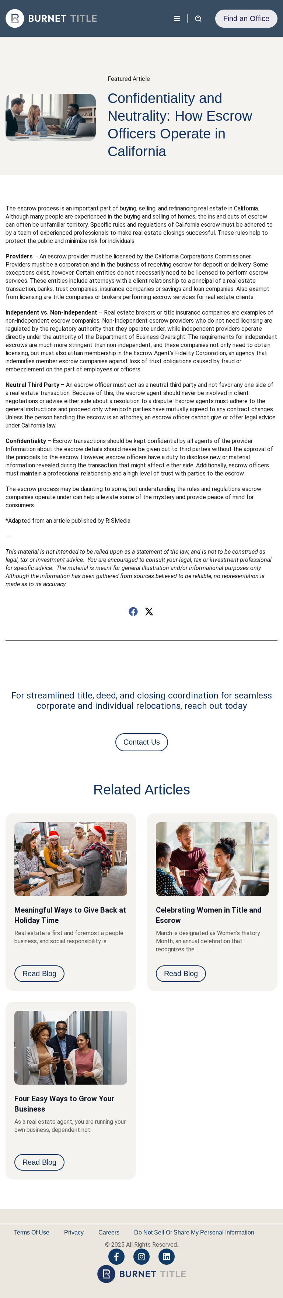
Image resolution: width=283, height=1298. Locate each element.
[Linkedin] (166, 1257)
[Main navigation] (177, 18)
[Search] (169, 18)
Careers (108, 1232)
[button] (134, 611)
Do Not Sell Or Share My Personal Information (194, 1232)
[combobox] (92, 18)
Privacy (74, 1232)
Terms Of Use (31, 1232)
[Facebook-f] (116, 1257)
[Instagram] (141, 1257)
